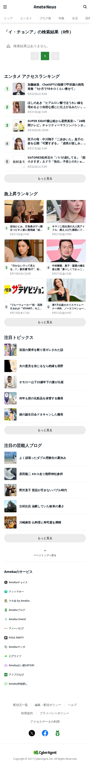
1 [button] (45, 56)
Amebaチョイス (18, 582)
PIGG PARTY (16, 637)
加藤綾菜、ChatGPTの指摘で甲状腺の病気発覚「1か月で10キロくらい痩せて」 (56, 86)
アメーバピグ (16, 628)
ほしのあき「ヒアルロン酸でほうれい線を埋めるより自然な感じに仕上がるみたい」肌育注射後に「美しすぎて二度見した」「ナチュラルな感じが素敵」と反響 (55, 109)
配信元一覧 (20, 705)
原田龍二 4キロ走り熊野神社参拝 (41, 474)
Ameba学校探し (18, 684)
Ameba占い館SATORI (21, 665)
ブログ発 (45, 18)
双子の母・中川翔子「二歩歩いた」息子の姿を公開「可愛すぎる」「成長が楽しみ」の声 (55, 143)
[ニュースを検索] (84, 6)
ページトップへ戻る (45, 555)
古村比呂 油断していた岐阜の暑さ (41, 506)
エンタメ (26, 18)
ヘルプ (72, 705)
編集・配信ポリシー (48, 705)
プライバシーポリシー (54, 713)
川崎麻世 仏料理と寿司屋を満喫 (40, 522)
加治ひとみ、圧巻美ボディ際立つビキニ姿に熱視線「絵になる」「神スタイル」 (26, 230)
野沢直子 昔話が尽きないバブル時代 (43, 490)
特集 (61, 18)
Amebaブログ (17, 610)
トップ (8, 18)
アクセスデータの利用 (45, 721)
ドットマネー (16, 591)
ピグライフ (15, 656)
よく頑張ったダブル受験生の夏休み (42, 458)
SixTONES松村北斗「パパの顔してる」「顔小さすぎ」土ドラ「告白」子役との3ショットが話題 (56, 161)
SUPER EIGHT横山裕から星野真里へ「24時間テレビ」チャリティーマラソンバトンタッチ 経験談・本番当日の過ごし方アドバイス (56, 127)
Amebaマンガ (17, 647)
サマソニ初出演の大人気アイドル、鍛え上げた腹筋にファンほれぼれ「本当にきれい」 (68, 230)
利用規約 (27, 713)
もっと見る (45, 178)
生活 (75, 18)
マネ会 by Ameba (19, 600)
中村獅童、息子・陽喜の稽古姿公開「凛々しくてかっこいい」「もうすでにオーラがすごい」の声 (68, 271)
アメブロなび (16, 674)
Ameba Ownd (17, 619)
